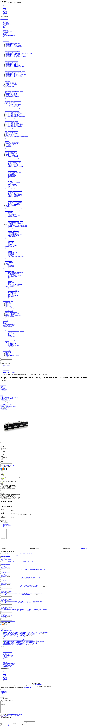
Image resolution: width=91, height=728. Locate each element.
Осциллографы (11, 294)
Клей (6, 338)
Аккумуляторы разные (10, 78)
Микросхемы (8, 237)
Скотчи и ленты (8, 342)
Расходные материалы (7, 37)
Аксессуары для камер (10, 89)
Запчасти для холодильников (14, 204)
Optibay (7, 141)
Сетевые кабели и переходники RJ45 (13, 315)
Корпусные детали (9, 211)
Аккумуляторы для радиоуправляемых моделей (15, 66)
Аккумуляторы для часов (10, 73)
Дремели (10, 288)
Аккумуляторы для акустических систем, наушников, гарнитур (18, 47)
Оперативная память (9, 246)
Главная (4, 5)
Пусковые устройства (10, 102)
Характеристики (3, 402)
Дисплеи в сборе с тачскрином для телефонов (17, 226)
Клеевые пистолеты (12, 293)
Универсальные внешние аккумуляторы (13, 137)
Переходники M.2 (9, 307)
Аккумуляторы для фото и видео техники (14, 72)
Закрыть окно (3, 628)
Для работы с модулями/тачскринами (16, 287)
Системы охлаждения (10, 259)
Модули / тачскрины (9, 238)
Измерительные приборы (13, 291)
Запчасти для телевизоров (13, 203)
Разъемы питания (11, 257)
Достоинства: (3, 538)
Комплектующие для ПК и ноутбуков (13, 209)
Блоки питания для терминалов (12, 111)
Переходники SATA (9, 308)
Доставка (5, 11)
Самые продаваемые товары (6, 630)
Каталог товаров (4, 17)
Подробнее (2, 558)
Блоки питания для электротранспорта (13, 126)
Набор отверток (11, 277)
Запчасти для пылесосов (13, 199)
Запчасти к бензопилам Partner (14, 161)
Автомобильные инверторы (11, 151)
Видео (1, 409)
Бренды (4, 10)
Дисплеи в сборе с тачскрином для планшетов (17, 225)
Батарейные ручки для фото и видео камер (14, 91)
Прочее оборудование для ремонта (15, 284)
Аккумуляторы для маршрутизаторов (13, 55)
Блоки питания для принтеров (11, 121)
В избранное (3, 560)
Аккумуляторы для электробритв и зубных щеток (15, 74)
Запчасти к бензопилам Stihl (14, 162)
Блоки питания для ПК (10, 118)
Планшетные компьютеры (8, 36)
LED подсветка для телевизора (14, 104)
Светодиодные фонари (13, 106)
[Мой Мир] (4, 469)
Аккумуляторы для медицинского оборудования (15, 56)
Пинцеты (10, 281)
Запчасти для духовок (12, 192)
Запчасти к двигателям (13, 165)
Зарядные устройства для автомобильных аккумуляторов (17, 128)
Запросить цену (11, 725)
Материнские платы (9, 219)
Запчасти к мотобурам (12, 168)
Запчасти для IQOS (9, 154)
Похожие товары (4, 406)
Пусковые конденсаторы (13, 177)
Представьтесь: (66, 548)
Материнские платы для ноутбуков (15, 221)
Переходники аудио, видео (11, 312)
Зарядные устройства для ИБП (11, 131)
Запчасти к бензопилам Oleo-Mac (15, 159)
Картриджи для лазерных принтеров (13, 317)
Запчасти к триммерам (12, 171)
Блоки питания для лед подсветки (12, 115)
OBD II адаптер (11, 262)
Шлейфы (7, 264)
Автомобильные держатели (11, 88)
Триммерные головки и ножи (14, 182)
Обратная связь (3, 691)
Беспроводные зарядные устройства (13, 109)
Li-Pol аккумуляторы (9, 42)
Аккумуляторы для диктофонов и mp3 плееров (15, 49)
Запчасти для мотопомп (13, 156)
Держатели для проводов (10, 92)
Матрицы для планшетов (13, 233)
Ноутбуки (5, 34)
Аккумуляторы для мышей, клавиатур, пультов (15, 57)
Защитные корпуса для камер (11, 93)
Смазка (6, 347)
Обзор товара (3, 398)
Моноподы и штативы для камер (12, 96)
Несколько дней (6, 526)
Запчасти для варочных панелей (15, 191)
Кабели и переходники (8, 27)
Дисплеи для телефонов (13, 227)
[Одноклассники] (3, 469)
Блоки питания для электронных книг (13, 125)
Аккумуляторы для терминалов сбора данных (15, 71)
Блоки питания (6, 23)
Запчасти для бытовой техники (12, 188)
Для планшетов (11, 242)
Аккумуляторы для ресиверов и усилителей (14, 67)
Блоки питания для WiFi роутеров (12, 112)
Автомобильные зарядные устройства (13, 108)
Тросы (9, 183)
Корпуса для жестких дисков (11, 148)
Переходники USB (9, 311)
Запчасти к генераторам (13, 164)
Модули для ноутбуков (12, 245)
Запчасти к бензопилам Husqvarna (15, 158)
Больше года (5, 527)
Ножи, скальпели (11, 278)
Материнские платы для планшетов (15, 223)
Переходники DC (9, 135)
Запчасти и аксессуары (13, 289)
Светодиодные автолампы (13, 105)
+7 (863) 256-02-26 (4, 692)
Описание (2, 401)
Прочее (9, 283)
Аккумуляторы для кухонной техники (13, 54)
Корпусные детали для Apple (14, 215)
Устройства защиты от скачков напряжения (14, 138)
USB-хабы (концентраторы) (11, 87)
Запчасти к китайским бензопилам (15, 166)
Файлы (1, 408)
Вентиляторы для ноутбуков (11, 153)
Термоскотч (10, 346)
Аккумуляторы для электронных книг (13, 76)
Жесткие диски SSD (9, 146)
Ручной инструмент (9, 271)
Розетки (7, 258)
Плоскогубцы (11, 282)
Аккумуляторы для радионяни (11, 64)
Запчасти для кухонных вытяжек (15, 194)
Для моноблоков (11, 239)
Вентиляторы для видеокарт (11, 152)
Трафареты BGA (11, 336)
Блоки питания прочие (10, 127)
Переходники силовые (10, 314)
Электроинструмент (9, 286)
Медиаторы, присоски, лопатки (14, 275)
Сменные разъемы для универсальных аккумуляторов (16, 136)
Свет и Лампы (8, 103)
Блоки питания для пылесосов (11, 122)
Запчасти (5, 25)
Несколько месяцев (7, 525)
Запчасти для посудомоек (13, 198)
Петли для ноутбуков (12, 216)
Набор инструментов (12, 276)
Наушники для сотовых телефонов (12, 97)
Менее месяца (6, 524)
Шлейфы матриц (11, 267)
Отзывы (4, 6)
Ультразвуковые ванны (13, 299)
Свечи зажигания (11, 179)
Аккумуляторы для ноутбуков (11, 58)
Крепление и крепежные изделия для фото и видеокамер (17, 217)
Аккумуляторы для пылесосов (11, 63)
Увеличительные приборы (13, 285)
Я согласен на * (12, 714)
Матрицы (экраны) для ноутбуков (15, 228)
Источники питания (12, 292)
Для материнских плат (12, 252)
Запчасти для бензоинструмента (12, 155)
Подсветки (7, 98)
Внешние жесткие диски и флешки (12, 143)
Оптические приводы (10, 247)
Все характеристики (4, 445)
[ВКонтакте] (1, 469)
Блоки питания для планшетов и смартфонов (15, 119)
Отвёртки (10, 279)
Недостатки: (3, 548)
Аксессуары (5, 22)
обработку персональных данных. (15, 714)
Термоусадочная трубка (10, 348)
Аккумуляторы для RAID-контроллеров (13, 46)
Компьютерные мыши (7, 31)
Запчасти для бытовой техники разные (16, 189)
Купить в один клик (14, 715)
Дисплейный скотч (12, 344)
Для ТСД (10, 244)
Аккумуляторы (6, 21)
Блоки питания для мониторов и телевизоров (15, 116)
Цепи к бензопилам (12, 184)
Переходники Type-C (9, 310)
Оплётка (10, 332)
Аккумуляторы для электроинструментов (14, 75)
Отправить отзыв (84, 548)
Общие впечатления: (34, 548)
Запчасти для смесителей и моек (15, 201)
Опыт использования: (5, 522)
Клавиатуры (5, 30)
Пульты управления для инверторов (13, 99)
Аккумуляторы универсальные (12, 79)
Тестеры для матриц (12, 236)
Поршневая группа (12, 174)
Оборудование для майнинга (9, 35)
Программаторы (11, 296)
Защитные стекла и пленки (11, 94)
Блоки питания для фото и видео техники (14, 123)
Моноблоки (5, 32)
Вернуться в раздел (4, 397)
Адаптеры (10, 249)
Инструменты (6, 26)
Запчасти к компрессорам (13, 167)
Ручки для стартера (12, 178)
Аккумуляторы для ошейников (11, 59)
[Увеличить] (15, 440)
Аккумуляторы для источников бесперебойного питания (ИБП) (18, 53)
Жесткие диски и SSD (7, 24)
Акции (4, 8)
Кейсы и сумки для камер (10, 95)
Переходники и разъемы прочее (12, 313)
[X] (6, 469)
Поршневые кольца (12, 175)
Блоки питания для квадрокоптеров (12, 114)
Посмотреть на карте (27, 687)
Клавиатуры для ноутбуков (11, 207)
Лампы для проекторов (10, 218)
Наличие (2, 407)
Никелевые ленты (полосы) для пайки (16, 331)
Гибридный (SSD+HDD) (10, 144)
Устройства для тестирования (11, 84)
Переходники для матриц (13, 235)
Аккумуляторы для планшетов (11, 61)
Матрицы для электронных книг (15, 234)
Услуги (4, 9)
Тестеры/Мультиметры (12, 298)
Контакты (5, 12)
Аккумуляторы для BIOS (10, 44)
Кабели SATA (8, 302)
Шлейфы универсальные (10, 350)
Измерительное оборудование (11, 269)
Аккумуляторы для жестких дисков (12, 51)
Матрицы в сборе (11, 229)
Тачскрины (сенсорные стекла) (12, 355)
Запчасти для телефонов (10, 205)
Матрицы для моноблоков (13, 232)
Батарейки (7, 81)
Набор (1, 399)
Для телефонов (11, 213)
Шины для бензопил (12, 185)
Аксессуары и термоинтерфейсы (12, 327)
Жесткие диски (8, 145)
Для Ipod (10, 251)
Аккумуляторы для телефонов (11, 69)
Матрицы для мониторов (13, 231)
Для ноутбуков (11, 212)
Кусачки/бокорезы (12, 274)
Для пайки (7, 330)
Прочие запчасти (11, 176)
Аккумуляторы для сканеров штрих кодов (14, 68)
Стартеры (10, 181)
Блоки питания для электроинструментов (14, 124)
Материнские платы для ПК (14, 222)
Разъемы (7, 248)
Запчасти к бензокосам (13, 157)
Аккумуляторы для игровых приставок (13, 52)
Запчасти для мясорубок (13, 196)
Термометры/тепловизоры (13, 297)
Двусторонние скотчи (12, 343)
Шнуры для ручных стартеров (14, 187)
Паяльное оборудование (13, 295)
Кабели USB (8, 304)
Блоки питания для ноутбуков (11, 117)
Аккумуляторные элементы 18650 (12, 43)
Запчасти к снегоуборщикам (14, 169)
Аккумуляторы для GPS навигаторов (13, 45)
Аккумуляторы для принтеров (11, 62)
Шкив (9, 186)
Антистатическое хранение (11, 328)
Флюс (9, 337)
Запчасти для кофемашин (13, 193)
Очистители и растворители (11, 340)
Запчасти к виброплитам (13, 163)
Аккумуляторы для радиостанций (12, 65)
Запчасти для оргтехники (13, 197)
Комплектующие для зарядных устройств (14, 208)
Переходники (8, 306)
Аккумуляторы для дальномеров (12, 48)
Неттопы (5, 33)
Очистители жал (11, 333)
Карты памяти (8, 147)
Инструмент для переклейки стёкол (15, 272)
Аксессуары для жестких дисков (12, 142)
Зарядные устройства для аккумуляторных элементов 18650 (18, 129)
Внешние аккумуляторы (10, 82)
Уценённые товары (7, 38)
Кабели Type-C (8, 303)
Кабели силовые (8, 305)
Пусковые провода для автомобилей (13, 101)
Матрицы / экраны (9, 224)
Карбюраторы (11, 173)
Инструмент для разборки (13, 273)
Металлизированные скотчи (14, 345)
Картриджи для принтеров (8, 28)
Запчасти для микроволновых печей (15, 195)
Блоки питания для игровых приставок (13, 113)
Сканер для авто (8, 261)
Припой (9, 334)
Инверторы (7, 206)
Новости (5, 13)
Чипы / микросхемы (9, 263)
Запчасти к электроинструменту (15, 172)
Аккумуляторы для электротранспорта (13, 77)
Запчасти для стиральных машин (15, 202)
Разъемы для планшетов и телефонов (16, 256)
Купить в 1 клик (11, 465)
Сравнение (10, 559)
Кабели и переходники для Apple (12, 133)
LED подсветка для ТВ (10, 86)
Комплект (2, 400)
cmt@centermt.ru (38, 684)
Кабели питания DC (9, 134)
